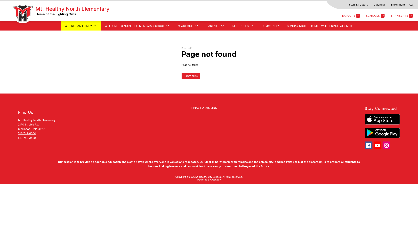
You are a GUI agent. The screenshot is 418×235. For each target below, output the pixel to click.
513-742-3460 (27, 138)
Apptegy (216, 179)
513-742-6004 (27, 133)
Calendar (379, 4)
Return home (191, 75)
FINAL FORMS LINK (204, 107)
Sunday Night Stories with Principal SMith (320, 26)
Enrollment (398, 4)
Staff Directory (359, 4)
